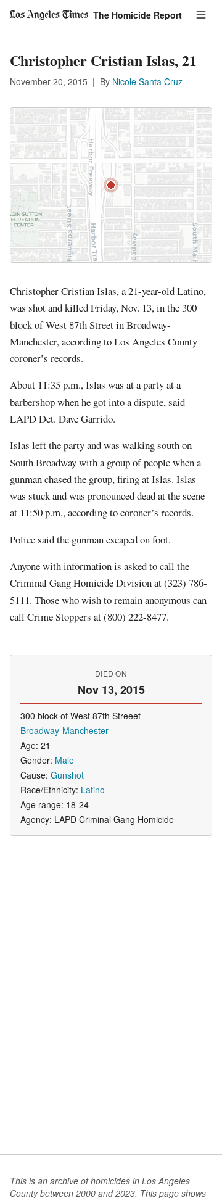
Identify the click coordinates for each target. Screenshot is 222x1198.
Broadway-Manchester (64, 730)
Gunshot (67, 775)
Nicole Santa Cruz (147, 81)
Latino (93, 789)
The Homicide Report (137, 15)
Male (64, 760)
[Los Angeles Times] (49, 15)
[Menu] (201, 15)
